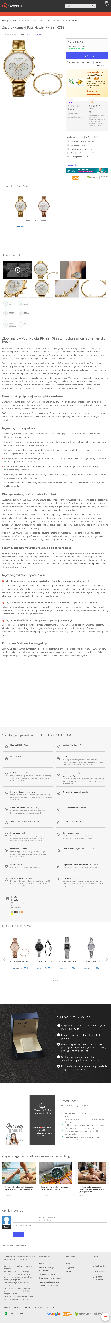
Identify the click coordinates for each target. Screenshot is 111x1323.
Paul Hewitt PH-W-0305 (21, 220)
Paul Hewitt (74, 745)
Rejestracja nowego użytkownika (46, 1268)
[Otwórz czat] (105, 1317)
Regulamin (37, 1307)
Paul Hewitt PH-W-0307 (44, 220)
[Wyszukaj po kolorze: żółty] (12, 914)
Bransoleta (85, 792)
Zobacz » (75, 1157)
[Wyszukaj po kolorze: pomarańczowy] (22, 912)
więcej (71, 109)
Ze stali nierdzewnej (84, 153)
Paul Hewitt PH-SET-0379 (19, 961)
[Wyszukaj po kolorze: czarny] (15, 912)
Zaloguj (69, 1263)
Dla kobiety (86, 149)
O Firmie (26, 1307)
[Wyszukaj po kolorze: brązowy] (17, 912)
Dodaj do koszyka (88, 55)
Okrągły (28, 773)
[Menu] (4, 15)
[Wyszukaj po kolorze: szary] (19, 912)
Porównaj (87, 62)
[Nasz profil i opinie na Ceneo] (67, 1313)
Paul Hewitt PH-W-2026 (67, 961)
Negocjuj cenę (73, 62)
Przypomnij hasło (72, 1267)
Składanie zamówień (47, 1274)
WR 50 (34, 807)
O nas (41, 1263)
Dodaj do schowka (101, 63)
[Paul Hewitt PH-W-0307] (44, 206)
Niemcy (82, 807)
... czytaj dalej (44, 886)
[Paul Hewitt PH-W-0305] (21, 206)
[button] (101, 5)
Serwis (47, 1307)
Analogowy (74, 821)
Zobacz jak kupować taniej (49, 1286)
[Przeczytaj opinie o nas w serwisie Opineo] (89, 1313)
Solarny (83, 145)
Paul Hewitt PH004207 (43, 961)
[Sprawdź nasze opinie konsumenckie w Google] (53, 1313)
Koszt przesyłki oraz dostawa (50, 1278)
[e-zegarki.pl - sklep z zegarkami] (12, 6)
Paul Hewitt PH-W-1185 (91, 961)
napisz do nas (98, 1280)
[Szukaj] (93, 6)
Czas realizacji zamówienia (49, 1282)
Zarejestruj (70, 1271)
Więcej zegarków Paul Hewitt (42, 1113)
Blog (55, 1307)
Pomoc (17, 1307)
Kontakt (8, 1307)
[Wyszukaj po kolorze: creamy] (12, 912)
